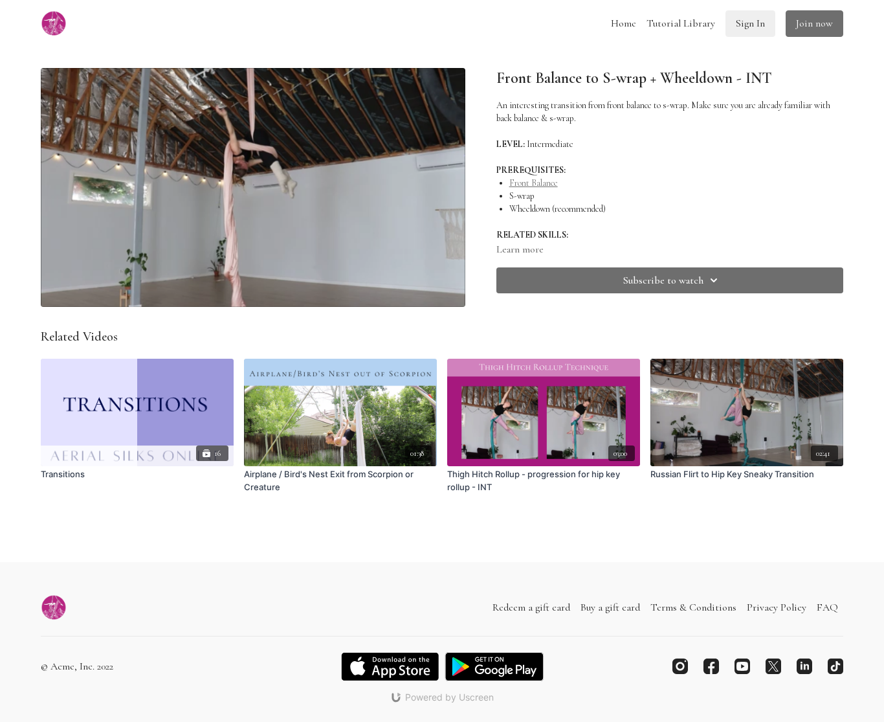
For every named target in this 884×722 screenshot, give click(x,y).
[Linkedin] (804, 666)
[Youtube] (742, 666)
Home (623, 23)
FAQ (827, 607)
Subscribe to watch (663, 280)
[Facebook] (711, 666)
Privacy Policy (776, 607)
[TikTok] (835, 666)
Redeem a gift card (531, 607)
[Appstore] (389, 666)
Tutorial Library (680, 23)
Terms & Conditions (693, 607)
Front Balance (533, 182)
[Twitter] (773, 666)
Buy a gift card (610, 607)
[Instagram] (680, 666)
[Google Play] (494, 666)
